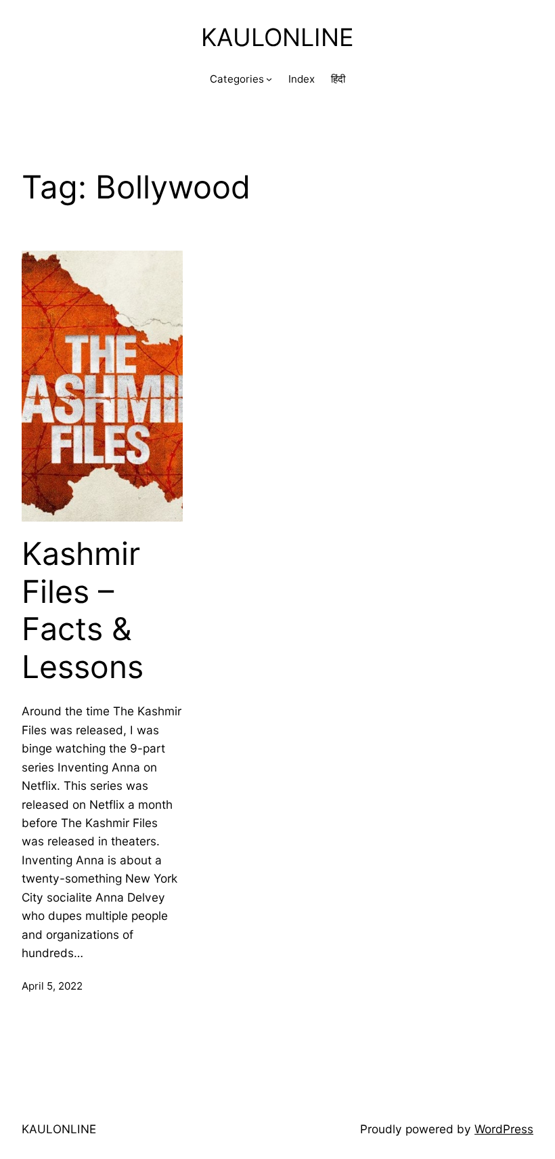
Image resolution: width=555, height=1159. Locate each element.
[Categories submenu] (269, 79)
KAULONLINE (277, 37)
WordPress (503, 1129)
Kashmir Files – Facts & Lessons (82, 610)
